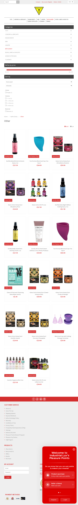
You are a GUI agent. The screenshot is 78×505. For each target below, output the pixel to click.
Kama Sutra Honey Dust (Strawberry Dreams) (63, 162)
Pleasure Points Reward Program (15, 435)
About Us (8, 408)
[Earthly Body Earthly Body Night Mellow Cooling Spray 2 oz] (63, 187)
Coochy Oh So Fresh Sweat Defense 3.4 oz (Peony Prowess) (39, 249)
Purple (9, 92)
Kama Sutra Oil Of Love (39, 205)
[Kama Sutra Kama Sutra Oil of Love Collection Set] (39, 363)
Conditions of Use (11, 423)
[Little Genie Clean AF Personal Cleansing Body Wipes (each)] (15, 275)
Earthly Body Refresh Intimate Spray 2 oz (15, 162)
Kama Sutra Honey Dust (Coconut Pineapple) (39, 337)
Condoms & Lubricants (20, 19)
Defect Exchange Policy (12, 418)
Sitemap (8, 430)
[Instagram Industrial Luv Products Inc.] (44, 399)
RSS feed (8, 458)
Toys (11, 19)
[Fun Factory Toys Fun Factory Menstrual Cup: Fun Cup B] (63, 231)
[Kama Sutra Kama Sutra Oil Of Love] (39, 187)
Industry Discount (11, 432)
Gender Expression (32, 21)
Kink (38, 19)
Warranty (8, 420)
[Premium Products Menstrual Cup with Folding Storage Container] (63, 319)
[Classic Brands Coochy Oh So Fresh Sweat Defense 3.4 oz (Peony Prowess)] (39, 231)
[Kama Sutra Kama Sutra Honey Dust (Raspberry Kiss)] (15, 187)
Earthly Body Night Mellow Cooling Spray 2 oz (63, 206)
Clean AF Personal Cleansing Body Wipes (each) (15, 293)
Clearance (42, 21)
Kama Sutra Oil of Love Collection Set (39, 381)
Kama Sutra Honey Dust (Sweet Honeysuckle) (39, 293)
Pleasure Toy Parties (11, 437)
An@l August (9, 440)
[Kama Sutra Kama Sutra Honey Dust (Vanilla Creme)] (15, 319)
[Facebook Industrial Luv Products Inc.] (33, 399)
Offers (7, 454)
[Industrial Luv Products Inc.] (39, 11)
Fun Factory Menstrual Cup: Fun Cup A (39, 162)
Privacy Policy (10, 425)
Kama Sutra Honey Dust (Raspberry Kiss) (15, 206)
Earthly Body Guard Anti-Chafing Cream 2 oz (15, 249)
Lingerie (43, 19)
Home (6, 116)
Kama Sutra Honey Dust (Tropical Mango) (63, 293)
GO (18, 2)
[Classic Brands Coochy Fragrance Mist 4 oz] (15, 363)
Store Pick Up (9, 411)
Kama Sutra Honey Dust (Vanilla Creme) (15, 337)
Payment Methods (11, 416)
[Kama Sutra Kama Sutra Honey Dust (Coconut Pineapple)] (39, 319)
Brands (48, 21)
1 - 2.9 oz (10, 101)
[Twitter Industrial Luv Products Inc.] (37, 399)
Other (22, 116)
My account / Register (47, 2)
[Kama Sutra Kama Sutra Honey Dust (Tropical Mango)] (63, 275)
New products (10, 451)
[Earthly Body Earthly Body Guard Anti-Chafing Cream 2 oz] (15, 231)
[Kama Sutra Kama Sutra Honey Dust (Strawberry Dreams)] (63, 144)
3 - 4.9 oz (10, 103)
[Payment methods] (7, 498)
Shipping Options (11, 413)
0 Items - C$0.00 (57, 2)
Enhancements (31, 19)
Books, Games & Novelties (61, 19)
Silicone (10, 111)
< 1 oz (9, 98)
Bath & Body (50, 19)
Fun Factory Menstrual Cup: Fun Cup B (62, 249)
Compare (38, 2)
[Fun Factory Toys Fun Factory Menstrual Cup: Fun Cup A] (39, 144)
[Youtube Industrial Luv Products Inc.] (40, 399)
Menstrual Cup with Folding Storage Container (63, 337)
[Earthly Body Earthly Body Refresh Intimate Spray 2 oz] (15, 144)
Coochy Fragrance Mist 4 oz (15, 380)
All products (9, 449)
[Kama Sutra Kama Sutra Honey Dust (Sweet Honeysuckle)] (39, 275)
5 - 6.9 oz (10, 105)
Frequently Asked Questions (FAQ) (15, 428)
